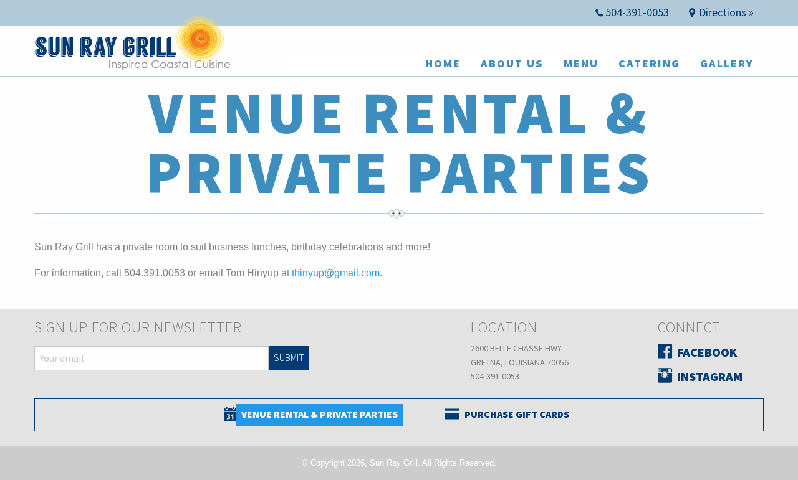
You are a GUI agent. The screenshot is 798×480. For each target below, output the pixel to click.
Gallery (727, 63)
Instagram (710, 376)
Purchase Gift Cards (516, 414)
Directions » (726, 12)
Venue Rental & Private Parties (319, 414)
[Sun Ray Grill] (132, 49)
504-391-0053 (637, 12)
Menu (581, 63)
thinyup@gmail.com (336, 273)
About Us (512, 63)
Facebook (707, 352)
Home (443, 63)
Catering (649, 63)
